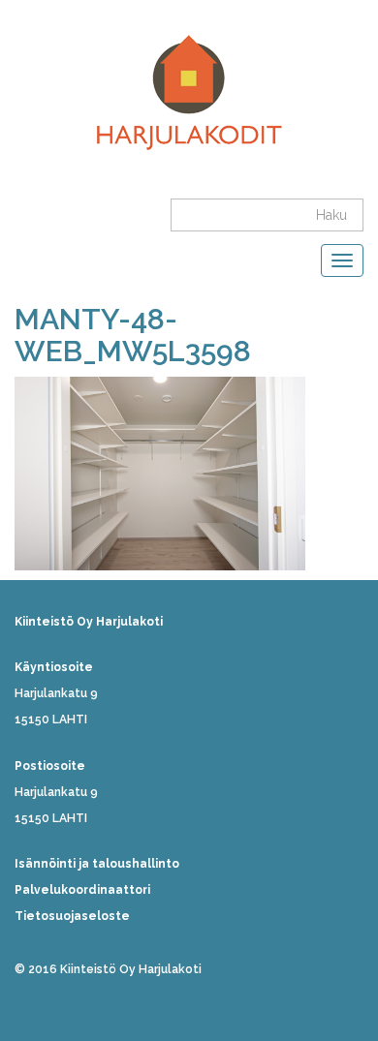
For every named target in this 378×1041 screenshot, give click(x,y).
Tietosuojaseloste (72, 916)
